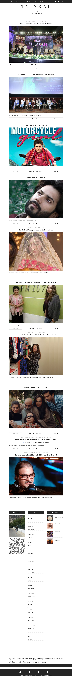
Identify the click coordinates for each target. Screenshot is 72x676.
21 (55, 380)
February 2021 (30, 529)
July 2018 (29, 607)
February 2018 (30, 620)
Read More (15, 68)
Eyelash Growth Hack (58, 525)
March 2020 (30, 553)
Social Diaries (38, 21)
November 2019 (30, 564)
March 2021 (30, 526)
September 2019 (30, 569)
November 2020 (30, 534)
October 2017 (30, 631)
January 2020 (30, 558)
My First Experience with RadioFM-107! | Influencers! (36, 282)
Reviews (35, 1)
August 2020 (30, 542)
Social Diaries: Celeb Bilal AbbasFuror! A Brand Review (36, 440)
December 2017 (30, 625)
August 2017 (30, 633)
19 (55, 171)
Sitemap (22, 675)
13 (55, 118)
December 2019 (30, 561)
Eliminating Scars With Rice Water (59, 518)
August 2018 (30, 604)
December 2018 (30, 593)
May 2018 (29, 612)
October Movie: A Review (36, 177)
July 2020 (29, 545)
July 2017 (29, 636)
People (22, 1)
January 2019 (30, 590)
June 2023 (29, 518)
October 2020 (30, 537)
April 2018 (29, 615)
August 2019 (30, 572)
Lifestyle (29, 1)
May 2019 (29, 580)
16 (55, 276)
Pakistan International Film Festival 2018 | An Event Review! (36, 455)
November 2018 (30, 596)
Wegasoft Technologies (47, 675)
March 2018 (30, 617)
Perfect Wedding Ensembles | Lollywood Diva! (36, 230)
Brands (28, 332)
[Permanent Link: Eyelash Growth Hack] (50, 528)
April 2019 (29, 582)
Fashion (35, 227)
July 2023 (29, 515)
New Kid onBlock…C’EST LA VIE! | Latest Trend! (36, 335)
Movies (33, 21)
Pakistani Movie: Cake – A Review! (36, 387)
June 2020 (29, 548)
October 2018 (30, 598)
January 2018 (30, 623)
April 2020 (29, 550)
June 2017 (29, 639)
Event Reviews (28, 21)
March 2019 (30, 585)
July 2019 (29, 574)
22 (55, 448)
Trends (16, 1)
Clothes (32, 332)
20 (55, 433)
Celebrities (30, 227)
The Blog (42, 1)
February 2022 (30, 521)
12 (55, 68)
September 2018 (30, 601)
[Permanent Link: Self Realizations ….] (50, 543)
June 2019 (29, 577)
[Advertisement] (36, 649)
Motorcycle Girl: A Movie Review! (36, 125)
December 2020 (30, 531)
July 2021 (29, 523)
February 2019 (30, 588)
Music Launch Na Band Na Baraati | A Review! (36, 24)
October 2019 (30, 566)
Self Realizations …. (58, 540)
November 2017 (30, 628)
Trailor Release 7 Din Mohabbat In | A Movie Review (36, 74)
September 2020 (30, 539)
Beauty (11, 1)
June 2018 (29, 609)
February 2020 (30, 556)
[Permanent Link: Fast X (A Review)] (50, 536)
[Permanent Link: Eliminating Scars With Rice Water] (50, 520)
